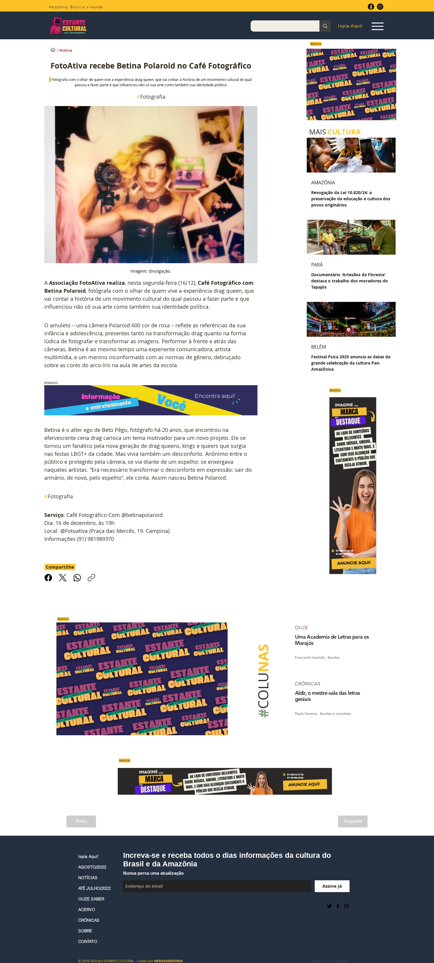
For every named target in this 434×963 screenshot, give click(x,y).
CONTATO (87, 941)
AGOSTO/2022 (92, 867)
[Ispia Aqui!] (53, 49)
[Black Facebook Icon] (338, 906)
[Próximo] (397, 84)
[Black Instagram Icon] (346, 906)
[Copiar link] (91, 577)
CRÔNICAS (88, 920)
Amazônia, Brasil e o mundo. (76, 7)
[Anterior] (305, 84)
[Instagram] (380, 7)
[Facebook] (371, 7)
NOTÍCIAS (87, 877)
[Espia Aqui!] (377, 26)
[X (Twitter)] (63, 577)
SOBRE (85, 930)
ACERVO (86, 909)
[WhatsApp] (77, 577)
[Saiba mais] (349, 84)
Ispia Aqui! (88, 856)
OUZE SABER (91, 899)
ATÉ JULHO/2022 (94, 888)
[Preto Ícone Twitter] (329, 906)
